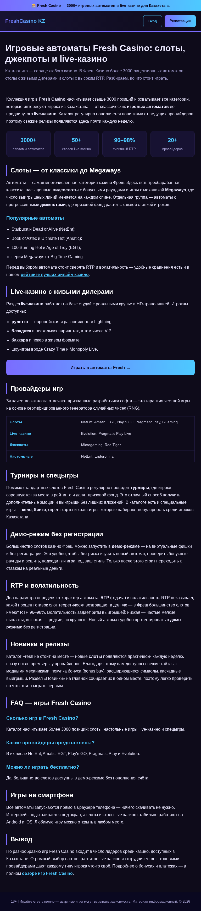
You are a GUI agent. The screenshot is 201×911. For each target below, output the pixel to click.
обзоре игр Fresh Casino (47, 873)
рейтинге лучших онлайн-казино (55, 274)
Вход (152, 21)
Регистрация (180, 21)
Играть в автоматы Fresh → (100, 367)
